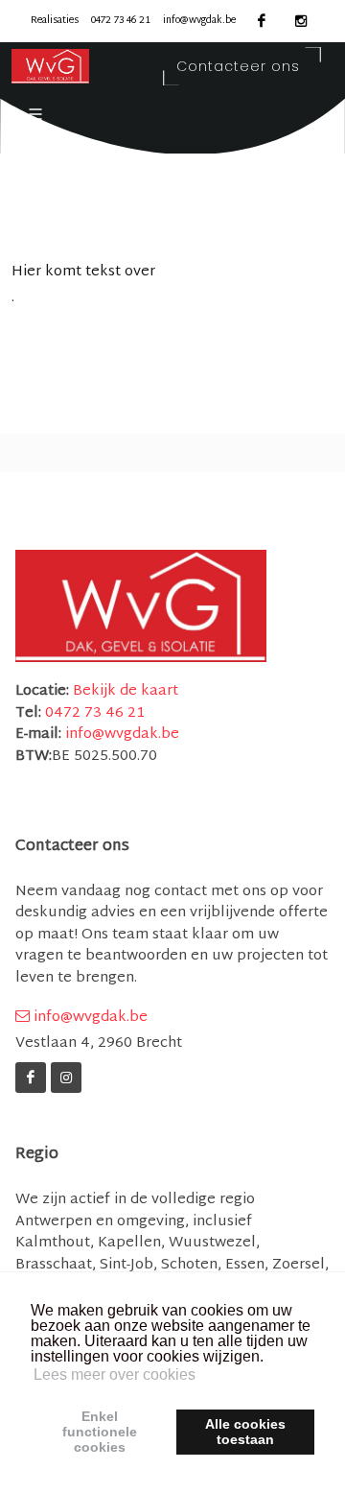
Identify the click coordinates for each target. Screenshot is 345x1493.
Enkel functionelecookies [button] (99, 1432)
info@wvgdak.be (199, 21)
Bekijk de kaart (123, 691)
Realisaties (55, 21)
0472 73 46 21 (120, 21)
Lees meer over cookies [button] (115, 1374)
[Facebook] (30, 1077)
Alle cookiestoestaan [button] (245, 1431)
